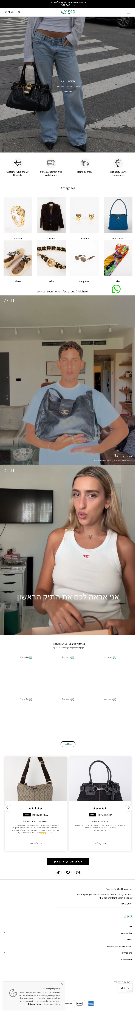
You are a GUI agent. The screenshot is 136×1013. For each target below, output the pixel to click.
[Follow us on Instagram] (76, 872)
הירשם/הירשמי (124, 903)
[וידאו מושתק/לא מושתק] (6, 297)
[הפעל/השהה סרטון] (12, 297)
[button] (126, 12)
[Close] (62, 984)
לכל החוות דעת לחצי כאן (67, 849)
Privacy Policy (34, 1004)
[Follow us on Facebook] (66, 872)
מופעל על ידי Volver (121, 981)
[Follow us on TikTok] (56, 872)
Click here (80, 287)
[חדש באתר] (66, 83)
